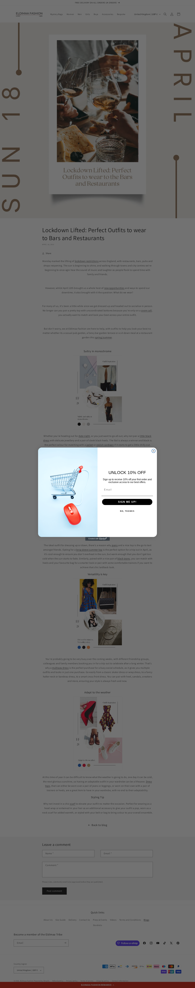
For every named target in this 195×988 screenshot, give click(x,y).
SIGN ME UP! (127, 502)
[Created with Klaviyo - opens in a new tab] (97, 539)
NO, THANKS (127, 511)
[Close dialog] (153, 451)
